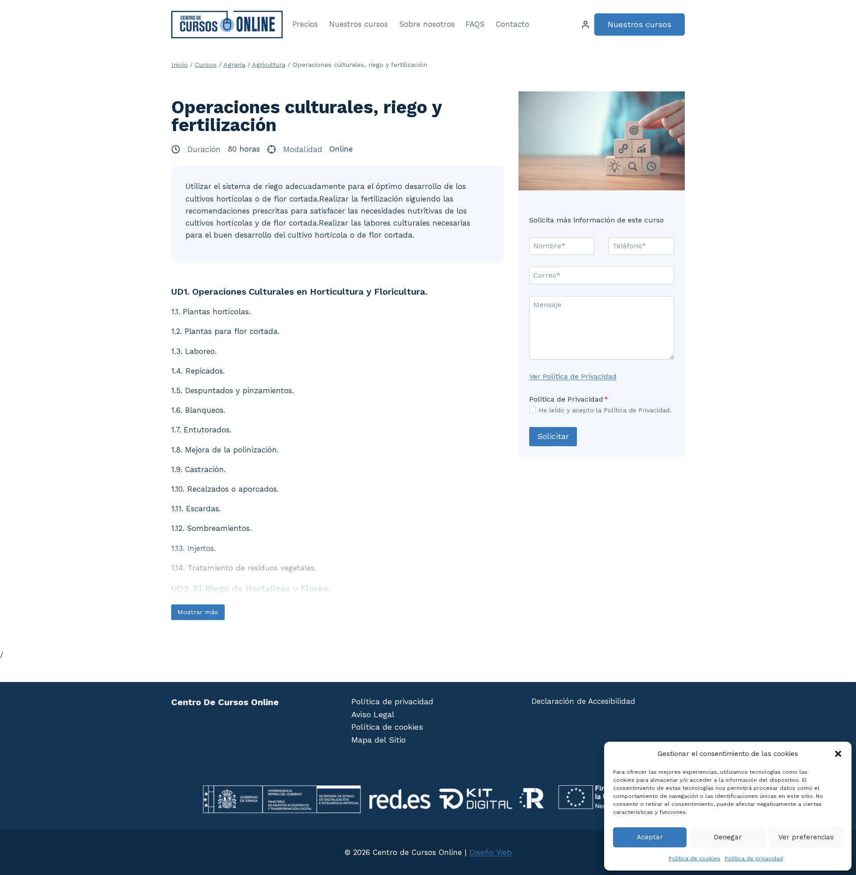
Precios (305, 24)
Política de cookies (694, 858)
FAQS (475, 24)
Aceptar (650, 837)
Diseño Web (490, 852)
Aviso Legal (373, 714)
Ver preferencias (806, 837)
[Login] (585, 25)
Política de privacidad (754, 858)
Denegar (728, 837)
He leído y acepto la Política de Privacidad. (605, 410)
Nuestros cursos (358, 24)
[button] (838, 753)
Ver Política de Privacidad (573, 376)
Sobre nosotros (427, 24)
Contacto (512, 24)
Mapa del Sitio (378, 739)
